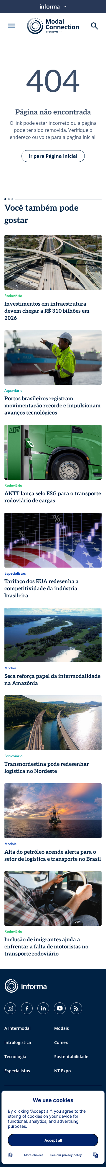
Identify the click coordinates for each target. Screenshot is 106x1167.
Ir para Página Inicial (53, 156)
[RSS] (76, 1008)
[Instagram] (10, 1008)
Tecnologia (15, 1056)
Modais (61, 1028)
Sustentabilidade (71, 1056)
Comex (61, 1042)
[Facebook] (27, 1008)
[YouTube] (60, 1008)
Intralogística (17, 1042)
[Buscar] (94, 26)
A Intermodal (17, 1028)
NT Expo (62, 1070)
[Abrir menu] (11, 26)
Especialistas (17, 1070)
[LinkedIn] (43, 1008)
